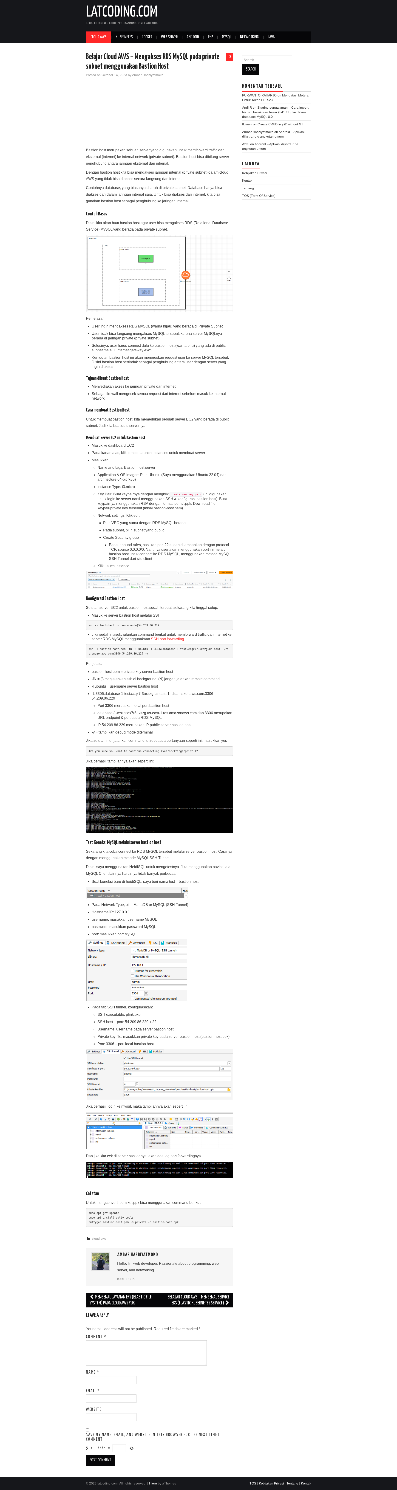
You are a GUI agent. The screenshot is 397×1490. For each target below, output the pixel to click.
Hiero (153, 1483)
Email (93, 1391)
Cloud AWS (99, 37)
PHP (210, 37)
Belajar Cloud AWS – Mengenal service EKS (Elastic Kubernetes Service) (198, 1300)
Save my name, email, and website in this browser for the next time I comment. (153, 1437)
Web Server (169, 37)
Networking (249, 37)
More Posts (126, 1279)
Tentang (248, 188)
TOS (253, 1483)
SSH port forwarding (167, 639)
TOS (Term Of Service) (258, 196)
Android (193, 37)
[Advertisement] (159, 115)
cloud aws (99, 1238)
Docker (147, 37)
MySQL (226, 37)
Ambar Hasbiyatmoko (147, 75)
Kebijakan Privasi (254, 173)
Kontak (247, 180)
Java (271, 37)
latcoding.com (121, 12)
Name (92, 1372)
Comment (96, 1337)
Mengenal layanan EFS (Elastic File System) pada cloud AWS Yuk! (120, 1300)
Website (93, 1410)
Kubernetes (124, 37)
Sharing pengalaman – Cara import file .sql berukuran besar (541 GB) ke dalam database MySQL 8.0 (275, 112)
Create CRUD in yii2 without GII (280, 124)
